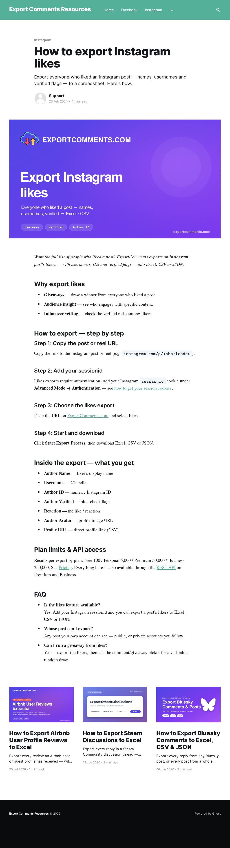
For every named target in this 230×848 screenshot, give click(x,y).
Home (109, 10)
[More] (171, 10)
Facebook (129, 10)
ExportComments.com (87, 415)
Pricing (65, 567)
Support (56, 96)
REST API (166, 567)
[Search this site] (218, 9)
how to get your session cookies (143, 388)
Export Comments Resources (50, 9)
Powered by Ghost (208, 813)
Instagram (153, 10)
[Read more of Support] (40, 98)
